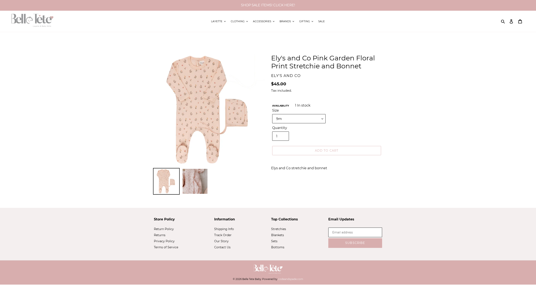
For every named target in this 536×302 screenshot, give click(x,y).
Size (275, 110)
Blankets (277, 235)
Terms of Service (166, 247)
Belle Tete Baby (251, 279)
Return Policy (164, 229)
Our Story (221, 241)
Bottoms (277, 247)
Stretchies (278, 229)
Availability (280, 105)
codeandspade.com (290, 279)
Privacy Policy (164, 241)
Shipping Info (224, 229)
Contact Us (222, 247)
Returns (159, 235)
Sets (274, 241)
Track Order (223, 235)
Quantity (279, 128)
